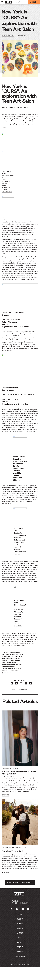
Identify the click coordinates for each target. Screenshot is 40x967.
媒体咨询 (20, 924)
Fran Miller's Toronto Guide (12, 851)
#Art (13, 689)
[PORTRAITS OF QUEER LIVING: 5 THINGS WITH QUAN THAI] (20, 738)
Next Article (26, 883)
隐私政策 (20, 919)
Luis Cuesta (24, 107)
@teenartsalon (6, 673)
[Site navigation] (2, 2)
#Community (23, 689)
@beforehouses (8, 390)
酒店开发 (20, 951)
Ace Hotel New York (8, 35)
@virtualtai (17, 533)
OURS (16, 119)
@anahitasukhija (7, 191)
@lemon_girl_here (20, 461)
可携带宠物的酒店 (20, 956)
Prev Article (13, 883)
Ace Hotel (5, 768)
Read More (5, 795)
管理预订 (20, 947)
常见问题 (20, 933)
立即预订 (34, 2)
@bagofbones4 (20, 605)
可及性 (20, 914)
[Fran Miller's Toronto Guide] (20, 822)
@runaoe (5, 315)
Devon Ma (13, 107)
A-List (20, 937)
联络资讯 (20, 928)
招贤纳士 (20, 942)
